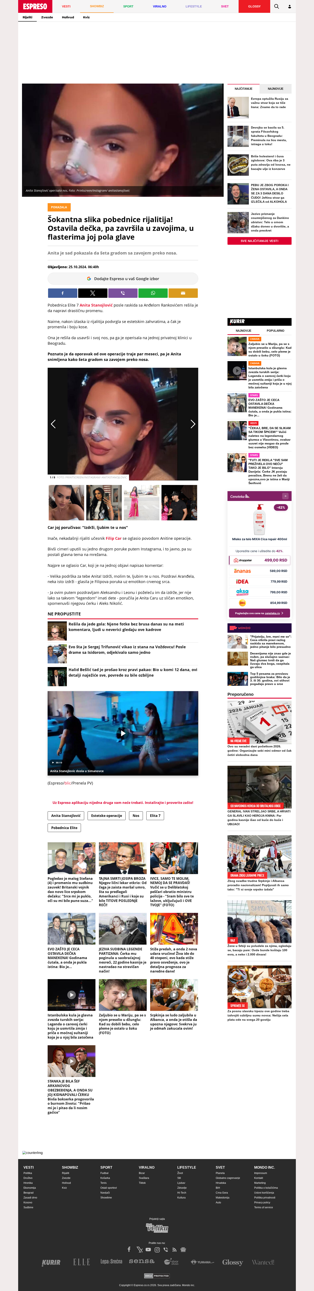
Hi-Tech (181, 1192)
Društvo (27, 1178)
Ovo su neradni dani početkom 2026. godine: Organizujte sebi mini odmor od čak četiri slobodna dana (259, 751)
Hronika (28, 1182)
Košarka (105, 1178)
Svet (220, 1167)
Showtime (106, 1197)
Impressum (260, 1173)
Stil (179, 1178)
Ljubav (181, 1182)
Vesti (28, 1167)
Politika (27, 1173)
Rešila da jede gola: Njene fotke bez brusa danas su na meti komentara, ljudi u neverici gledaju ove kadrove (126, 626)
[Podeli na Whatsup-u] (153, 293)
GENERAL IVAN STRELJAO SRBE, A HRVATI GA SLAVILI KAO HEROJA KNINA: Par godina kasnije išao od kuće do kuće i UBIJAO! (259, 818)
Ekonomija (29, 1187)
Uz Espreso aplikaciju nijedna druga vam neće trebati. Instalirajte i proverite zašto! (123, 802)
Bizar (142, 1173)
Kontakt (258, 1178)
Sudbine (28, 1207)
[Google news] (183, 1250)
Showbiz (70, 1167)
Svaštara (144, 1178)
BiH (218, 1187)
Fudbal (104, 1173)
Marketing (260, 1182)
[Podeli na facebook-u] (62, 293)
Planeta (220, 1173)
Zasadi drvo (30, 1197)
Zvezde (47, 17)
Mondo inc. (264, 1167)
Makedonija (222, 1197)
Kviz (86, 17)
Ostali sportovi (108, 1187)
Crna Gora (222, 1192)
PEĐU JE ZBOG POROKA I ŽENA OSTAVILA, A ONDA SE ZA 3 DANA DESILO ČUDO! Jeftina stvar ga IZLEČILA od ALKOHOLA (270, 193)
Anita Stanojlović (96, 305)
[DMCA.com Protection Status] (157, 1276)
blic (68, 783)
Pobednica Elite (64, 827)
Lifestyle (186, 1167)
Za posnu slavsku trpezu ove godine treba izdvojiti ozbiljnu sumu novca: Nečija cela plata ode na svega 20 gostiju (258, 1015)
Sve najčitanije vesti (260, 241)
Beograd (28, 1192)
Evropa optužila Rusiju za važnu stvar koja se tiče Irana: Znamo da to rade (269, 103)
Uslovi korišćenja (264, 1192)
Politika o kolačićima (266, 1187)
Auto (218, 1202)
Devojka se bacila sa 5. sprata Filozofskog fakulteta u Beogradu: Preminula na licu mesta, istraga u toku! (269, 136)
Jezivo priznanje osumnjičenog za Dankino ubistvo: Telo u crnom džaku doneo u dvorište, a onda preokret (270, 222)
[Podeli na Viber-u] (123, 293)
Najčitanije (243, 88)
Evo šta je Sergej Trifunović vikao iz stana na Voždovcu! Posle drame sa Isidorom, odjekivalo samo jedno (127, 649)
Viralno (146, 1167)
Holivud (68, 17)
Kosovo (27, 1202)
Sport (106, 1167)
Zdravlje (182, 1187)
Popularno (275, 330)
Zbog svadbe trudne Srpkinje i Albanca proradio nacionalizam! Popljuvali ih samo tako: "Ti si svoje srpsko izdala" (258, 885)
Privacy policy (262, 1202)
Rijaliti (27, 17)
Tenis (103, 1182)
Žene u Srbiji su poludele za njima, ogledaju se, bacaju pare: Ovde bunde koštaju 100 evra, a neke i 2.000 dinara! (259, 950)
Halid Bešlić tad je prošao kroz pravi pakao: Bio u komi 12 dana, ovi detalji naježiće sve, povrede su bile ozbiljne (133, 672)
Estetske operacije (106, 815)
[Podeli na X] (92, 293)
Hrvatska (221, 1182)
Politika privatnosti (264, 1197)
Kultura (181, 1197)
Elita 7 (155, 815)
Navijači (105, 1192)
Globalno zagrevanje (228, 1178)
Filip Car (114, 538)
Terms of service (263, 1207)
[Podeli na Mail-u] (183, 293)
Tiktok (142, 1182)
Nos (136, 815)
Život (180, 1173)
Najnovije (275, 88)
